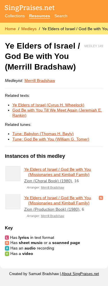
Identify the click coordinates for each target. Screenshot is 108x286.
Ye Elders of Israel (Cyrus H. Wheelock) (48, 105)
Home (10, 28)
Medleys (29, 28)
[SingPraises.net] (30, 9)
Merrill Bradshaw (39, 80)
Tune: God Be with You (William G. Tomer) (50, 139)
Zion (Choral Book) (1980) (48, 180)
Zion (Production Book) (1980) (51, 209)
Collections (15, 16)
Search (60, 16)
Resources (39, 16)
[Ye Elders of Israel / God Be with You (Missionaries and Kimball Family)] (12, 173)
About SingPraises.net (80, 274)
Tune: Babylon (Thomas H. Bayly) (43, 133)
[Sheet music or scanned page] (101, 197)
